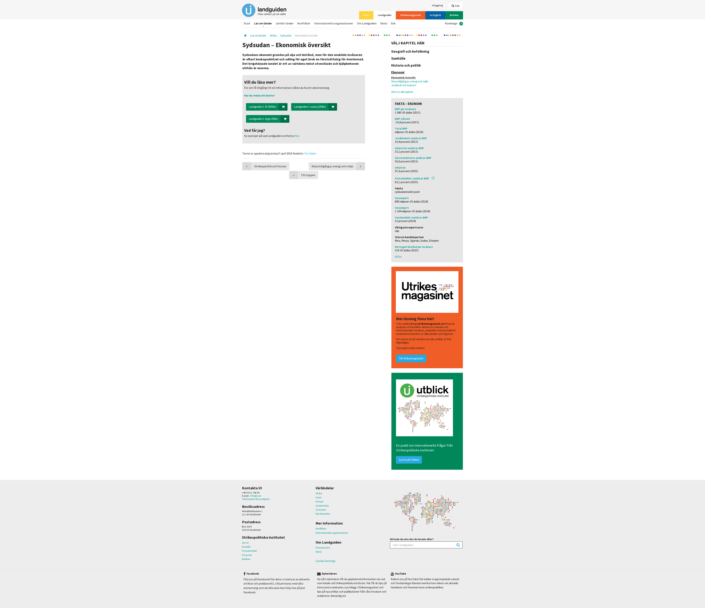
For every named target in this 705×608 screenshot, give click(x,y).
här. (297, 136)
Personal (247, 555)
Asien (319, 497)
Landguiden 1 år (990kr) (262, 106)
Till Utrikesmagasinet (411, 358)
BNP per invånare (405, 109)
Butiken (246, 559)
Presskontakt (249, 550)
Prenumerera (323, 547)
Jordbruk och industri (403, 85)
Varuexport (402, 198)
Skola (319, 551)
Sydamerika (322, 505)
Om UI (245, 542)
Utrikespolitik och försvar (270, 166)
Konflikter (321, 528)
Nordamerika (323, 513)
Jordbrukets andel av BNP (411, 138)
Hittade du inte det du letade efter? (412, 539)
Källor (398, 256)
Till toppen (308, 175)
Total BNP (401, 128)
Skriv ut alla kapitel (402, 92)
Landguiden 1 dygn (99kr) (263, 119)
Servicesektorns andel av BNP (413, 158)
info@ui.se (255, 495)
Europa (319, 501)
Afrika (319, 493)
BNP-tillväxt (402, 119)
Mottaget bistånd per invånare (414, 247)
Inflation (400, 167)
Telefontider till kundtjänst (255, 499)
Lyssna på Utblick (409, 459)
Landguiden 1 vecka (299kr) (310, 106)
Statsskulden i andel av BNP (412, 178)
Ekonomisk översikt (403, 77)
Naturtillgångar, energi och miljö (409, 81)
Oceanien (321, 509)
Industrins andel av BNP (409, 148)
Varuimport (402, 208)
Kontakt (246, 546)
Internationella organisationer (332, 532)
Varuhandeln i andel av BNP (411, 217)
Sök (457, 6)
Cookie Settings (326, 561)
